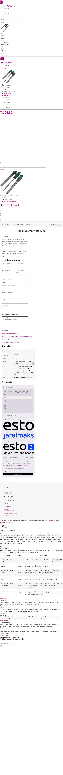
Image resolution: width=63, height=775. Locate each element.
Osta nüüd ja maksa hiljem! (10, 457)
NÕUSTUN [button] (9, 522)
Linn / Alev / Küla (7, 299)
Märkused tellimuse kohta (12, 314)
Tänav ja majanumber (8, 292)
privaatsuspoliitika (21, 465)
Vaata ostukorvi (55, 224)
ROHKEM (2, 522)
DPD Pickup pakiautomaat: (24, 372)
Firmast (6, 9)
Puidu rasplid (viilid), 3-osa (9, 195)
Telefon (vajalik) (6, 270)
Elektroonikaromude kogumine (10, 513)
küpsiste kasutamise (49, 520)
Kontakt (6, 11)
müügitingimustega (8, 471)
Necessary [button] (3, 545)
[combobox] (15, 282)
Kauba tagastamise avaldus (10, 510)
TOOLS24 (6, 6)
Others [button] (2, 628)
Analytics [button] (2, 613)
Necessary (4, 547)
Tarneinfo (6, 512)
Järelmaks (6, 509)
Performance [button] (4, 606)
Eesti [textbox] (3, 282)
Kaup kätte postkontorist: (24, 366)
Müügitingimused (7, 506)
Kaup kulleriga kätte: (23, 368)
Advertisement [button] (4, 620)
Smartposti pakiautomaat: (24, 370)
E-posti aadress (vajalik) (20, 271)
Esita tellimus (17, 474)
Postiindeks (5, 305)
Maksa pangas (9, 387)
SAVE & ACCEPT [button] (5, 635)
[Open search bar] (1, 163)
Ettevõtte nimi (8, 285)
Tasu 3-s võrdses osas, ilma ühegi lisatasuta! (14, 441)
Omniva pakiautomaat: (23, 361)
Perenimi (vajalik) (21, 263)
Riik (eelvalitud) (6, 279)
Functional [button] (3, 598)
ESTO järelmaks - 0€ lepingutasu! (11, 419)
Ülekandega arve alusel (11, 415)
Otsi (2, 22)
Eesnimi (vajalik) (6, 263)
